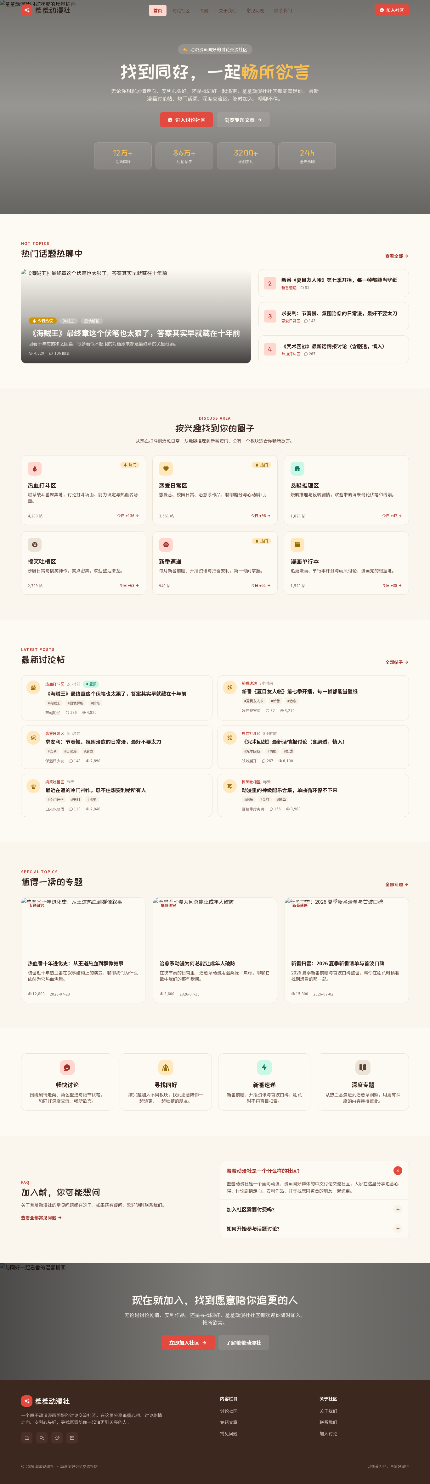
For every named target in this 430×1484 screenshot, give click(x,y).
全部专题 (394, 884)
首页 (157, 10)
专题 (204, 10)
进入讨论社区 (190, 120)
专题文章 (229, 1422)
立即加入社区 (184, 1342)
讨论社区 (181, 10)
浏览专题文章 (239, 120)
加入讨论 (328, 1433)
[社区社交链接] (26, 1437)
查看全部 (394, 256)
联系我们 (283, 10)
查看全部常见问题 (38, 1217)
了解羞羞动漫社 (243, 1342)
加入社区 (395, 10)
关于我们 (227, 10)
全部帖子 (394, 662)
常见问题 (255, 10)
